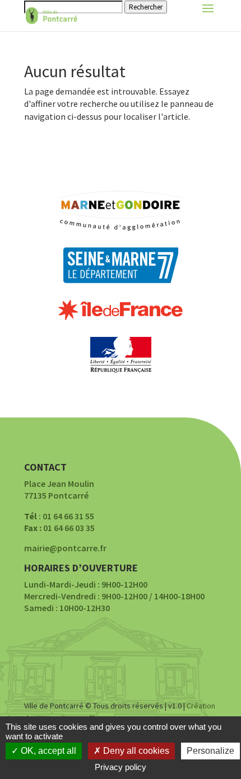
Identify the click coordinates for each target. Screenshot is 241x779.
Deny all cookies (135, 750)
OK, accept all (47, 750)
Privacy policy (120, 767)
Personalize (210, 750)
